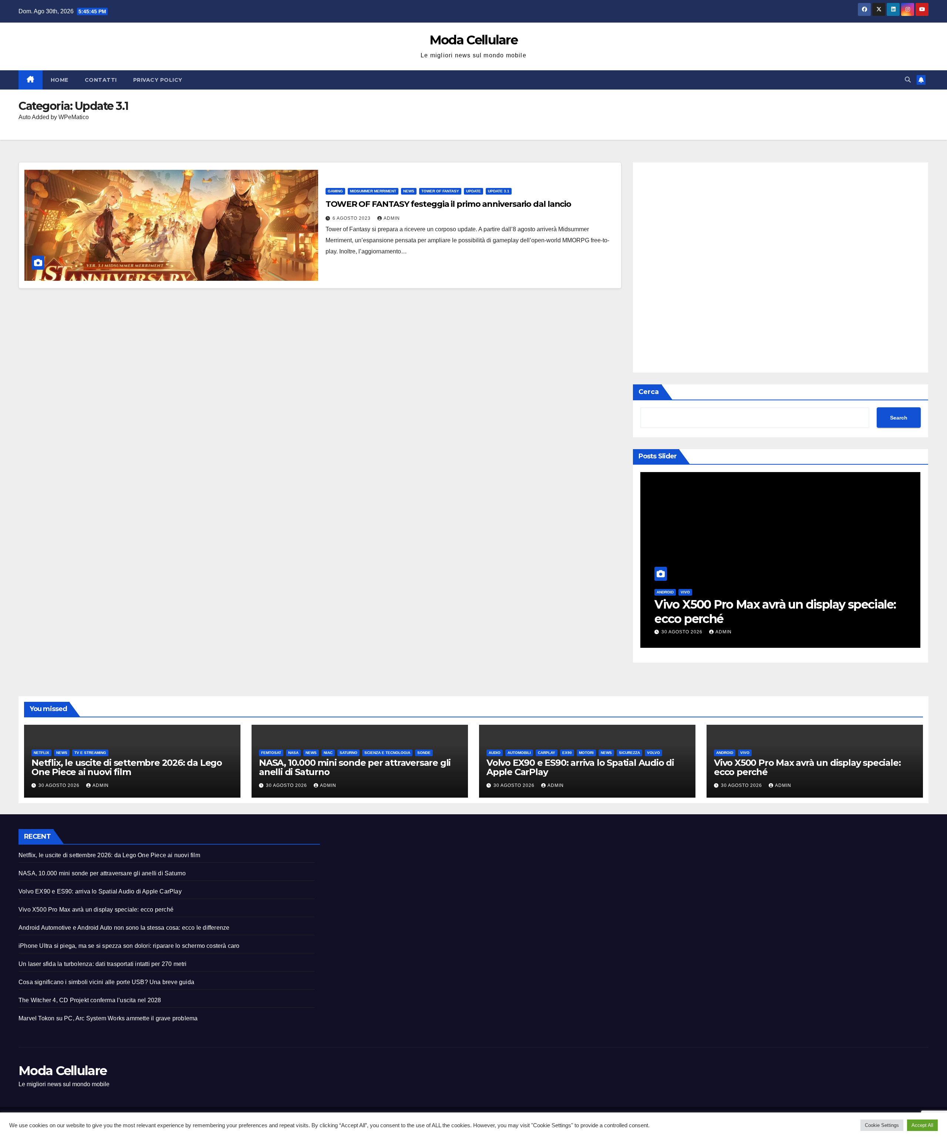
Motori (586, 753)
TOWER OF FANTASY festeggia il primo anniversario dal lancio (448, 204)
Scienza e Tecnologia (387, 753)
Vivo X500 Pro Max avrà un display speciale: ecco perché (775, 611)
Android (665, 592)
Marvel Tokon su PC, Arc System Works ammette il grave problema (108, 1018)
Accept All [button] (922, 1125)
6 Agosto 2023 (352, 218)
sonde (424, 753)
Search (898, 418)
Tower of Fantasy (440, 191)
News (408, 191)
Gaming (335, 191)
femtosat (271, 753)
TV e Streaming (90, 753)
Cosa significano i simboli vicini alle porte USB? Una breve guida (106, 982)
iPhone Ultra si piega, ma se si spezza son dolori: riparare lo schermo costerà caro (129, 946)
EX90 (567, 753)
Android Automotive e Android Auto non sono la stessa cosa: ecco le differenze (123, 928)
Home (59, 80)
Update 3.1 (498, 191)
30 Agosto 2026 (682, 631)
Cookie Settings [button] (882, 1125)
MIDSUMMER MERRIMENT (373, 191)
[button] (908, 80)
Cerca (648, 392)
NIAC (328, 753)
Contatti (101, 80)
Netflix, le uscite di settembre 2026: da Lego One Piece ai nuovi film (126, 767)
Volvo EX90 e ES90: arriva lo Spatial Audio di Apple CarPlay (580, 767)
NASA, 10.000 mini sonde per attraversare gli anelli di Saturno (355, 767)
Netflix (41, 753)
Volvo (653, 753)
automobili (519, 753)
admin (392, 218)
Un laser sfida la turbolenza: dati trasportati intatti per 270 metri (102, 964)
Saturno (348, 753)
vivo (685, 592)
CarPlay (546, 753)
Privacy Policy (157, 80)
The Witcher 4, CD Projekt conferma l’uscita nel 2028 (89, 1000)
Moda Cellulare (473, 40)
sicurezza (629, 753)
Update (473, 191)
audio (495, 753)
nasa (293, 753)
